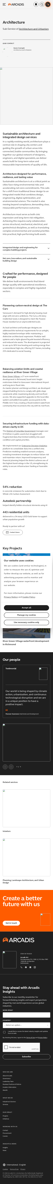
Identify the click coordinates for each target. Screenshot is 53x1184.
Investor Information (9, 1087)
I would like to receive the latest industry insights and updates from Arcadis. (28, 1032)
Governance (6, 1078)
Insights (5, 1147)
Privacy (22, 1169)
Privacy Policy (42, 1037)
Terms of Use (30, 1037)
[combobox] (26, 1025)
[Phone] (21, 966)
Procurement (7, 1133)
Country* (7, 1020)
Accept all (26, 608)
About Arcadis (7, 1076)
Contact (5, 1130)
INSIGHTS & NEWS (9, 1144)
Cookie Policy (28, 597)
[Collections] (36, 4)
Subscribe (26, 1057)
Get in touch (11, 923)
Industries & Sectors (9, 1101)
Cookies (5, 1169)
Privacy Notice (11, 597)
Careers (5, 1136)
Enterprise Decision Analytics (34, 446)
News (4, 1150)
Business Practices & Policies (12, 1084)
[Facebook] (26, 966)
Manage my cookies (26, 615)
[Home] (16, 4)
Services (5, 1104)
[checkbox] (4, 1032)
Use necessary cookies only (26, 622)
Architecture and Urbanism (34, 29)
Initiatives (6, 1119)
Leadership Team (8, 1081)
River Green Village (11, 377)
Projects (5, 1116)
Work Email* (8, 1010)
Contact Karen (15, 532)
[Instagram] (35, 966)
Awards (5, 1090)
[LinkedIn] (30, 966)
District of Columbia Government (21, 431)
